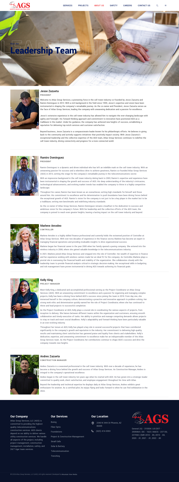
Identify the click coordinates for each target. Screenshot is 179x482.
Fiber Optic (56, 426)
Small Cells (56, 441)
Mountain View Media (69, 474)
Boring (54, 422)
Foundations (56, 431)
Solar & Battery (58, 446)
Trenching (55, 455)
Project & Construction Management (67, 436)
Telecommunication (60, 451)
